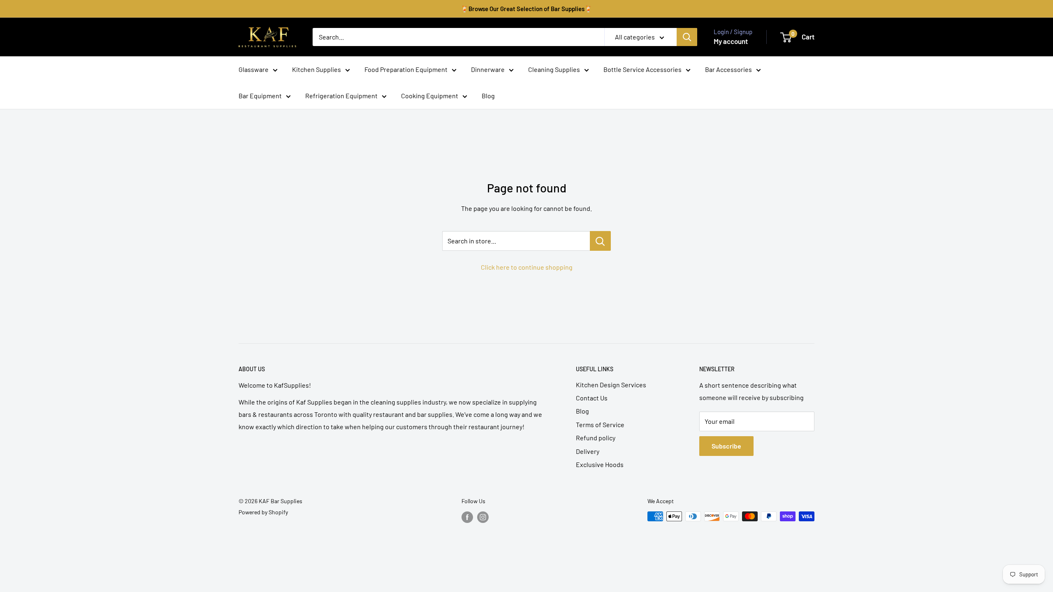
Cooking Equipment (429, 95)
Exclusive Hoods (600, 464)
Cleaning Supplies (554, 69)
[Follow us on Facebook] (467, 517)
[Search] (687, 37)
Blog (488, 95)
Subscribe (726, 446)
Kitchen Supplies (316, 69)
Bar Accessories (728, 69)
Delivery (587, 451)
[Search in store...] (600, 241)
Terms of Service (600, 424)
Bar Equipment (260, 95)
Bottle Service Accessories (642, 69)
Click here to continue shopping (527, 267)
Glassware (254, 69)
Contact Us (592, 398)
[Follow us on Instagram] (483, 517)
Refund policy (595, 438)
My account (731, 41)
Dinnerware (488, 69)
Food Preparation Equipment (406, 69)
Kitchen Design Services (611, 384)
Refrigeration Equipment (341, 95)
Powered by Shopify (263, 512)
